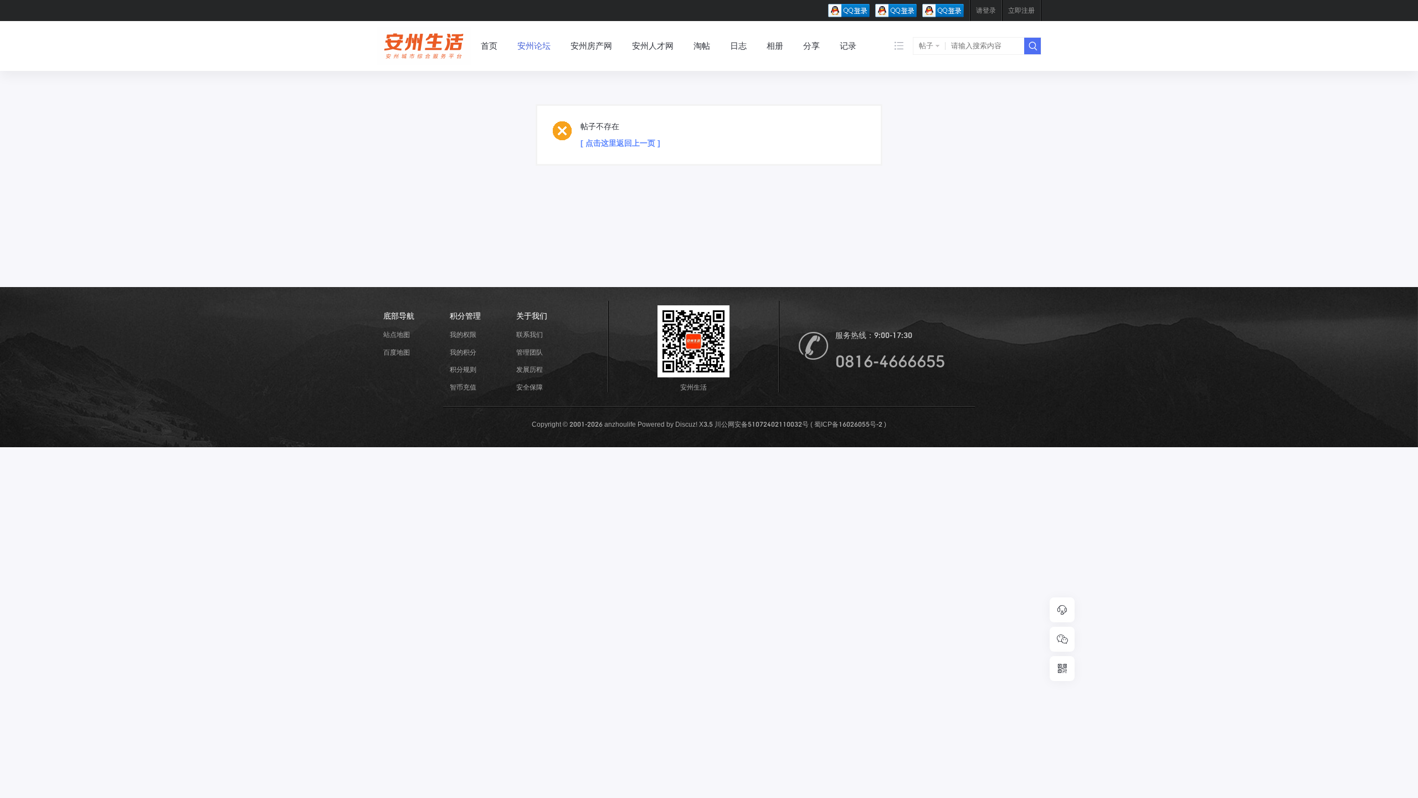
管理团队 (529, 352)
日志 (738, 46)
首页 (489, 46)
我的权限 (463, 334)
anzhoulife (621, 424)
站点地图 (396, 334)
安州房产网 (591, 46)
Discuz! (686, 424)
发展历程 (529, 369)
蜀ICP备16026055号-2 (848, 424)
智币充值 (463, 387)
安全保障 (529, 387)
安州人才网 (653, 46)
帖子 (926, 45)
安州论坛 (534, 46)
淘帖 (701, 46)
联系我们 (529, 334)
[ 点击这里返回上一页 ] (620, 143)
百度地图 (396, 352)
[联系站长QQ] (1062, 609)
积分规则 (463, 369)
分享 (811, 46)
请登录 (986, 10)
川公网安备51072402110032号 (762, 424)
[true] (1032, 46)
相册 (775, 46)
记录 (848, 46)
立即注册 (1021, 10)
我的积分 (463, 352)
